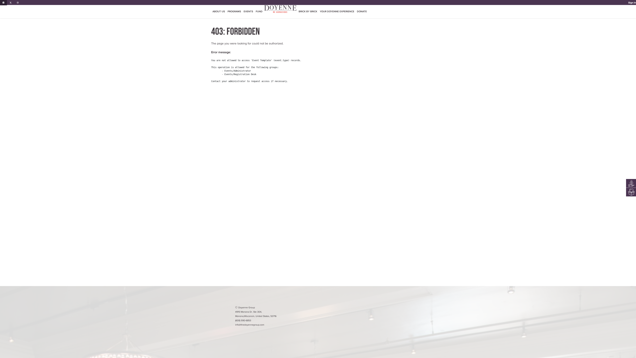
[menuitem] (259, 11)
